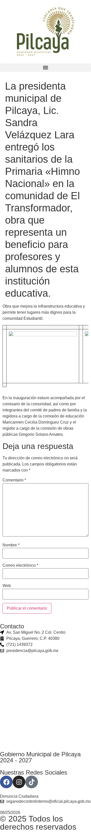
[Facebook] (6, 782)
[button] (45, 67)
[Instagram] (19, 782)
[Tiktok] (31, 782)
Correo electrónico (20, 565)
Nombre (11, 545)
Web (7, 586)
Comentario (14, 480)
